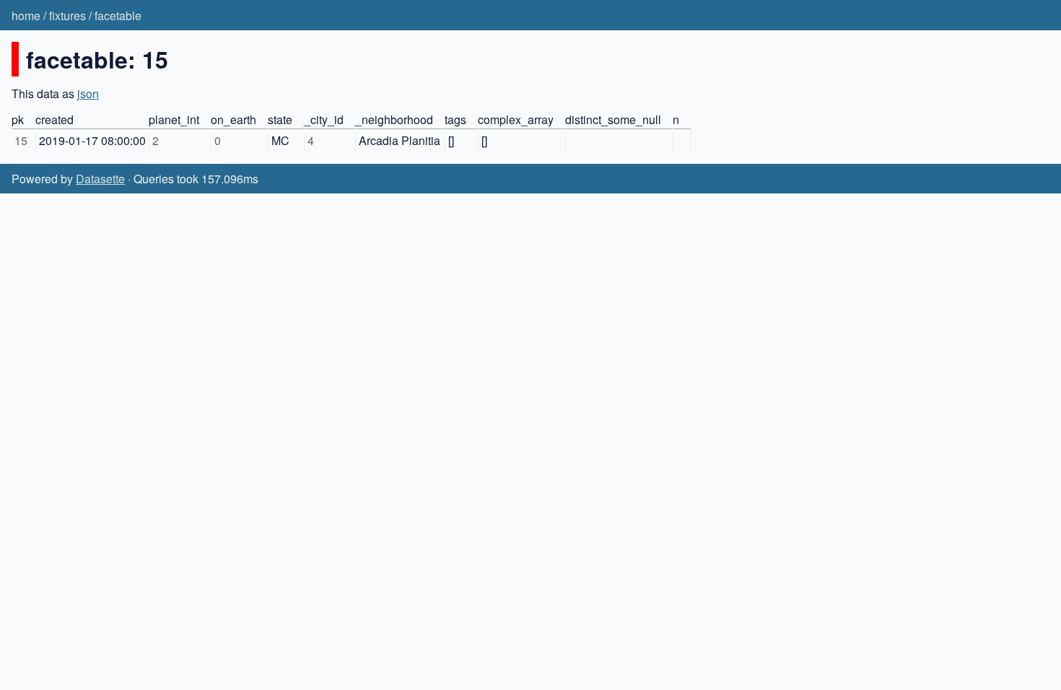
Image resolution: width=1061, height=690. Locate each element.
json (88, 93)
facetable (118, 15)
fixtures (67, 15)
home (26, 15)
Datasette (100, 178)
